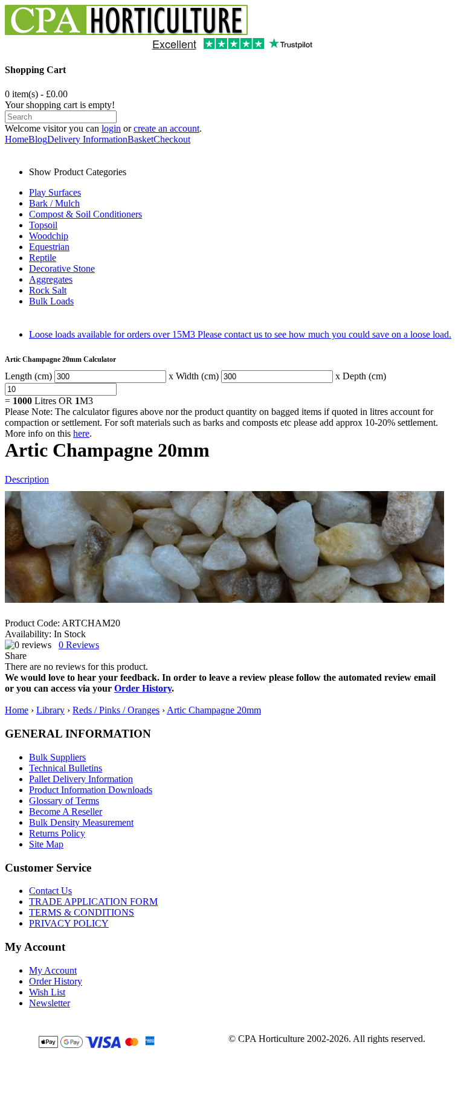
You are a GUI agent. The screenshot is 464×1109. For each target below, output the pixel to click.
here (81, 433)
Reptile (42, 257)
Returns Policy (57, 833)
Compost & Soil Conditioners (85, 214)
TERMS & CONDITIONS (81, 912)
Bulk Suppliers (57, 757)
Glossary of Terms (64, 801)
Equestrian (49, 247)
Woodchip (48, 236)
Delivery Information (87, 139)
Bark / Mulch (54, 203)
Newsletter (49, 1003)
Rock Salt (47, 290)
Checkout (171, 139)
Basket (140, 139)
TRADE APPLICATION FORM (93, 901)
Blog (37, 139)
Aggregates (50, 279)
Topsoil (43, 225)
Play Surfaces (55, 192)
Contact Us (50, 891)
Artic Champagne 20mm (214, 710)
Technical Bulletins (65, 768)
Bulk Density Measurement (81, 822)
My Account (53, 970)
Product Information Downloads (90, 790)
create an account (166, 128)
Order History (143, 688)
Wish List (47, 992)
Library (50, 710)
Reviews (79, 645)
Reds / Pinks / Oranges (116, 710)
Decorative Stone (62, 268)
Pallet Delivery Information (81, 779)
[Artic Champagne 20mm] (224, 547)
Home (16, 139)
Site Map (46, 844)
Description (27, 479)
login (111, 128)
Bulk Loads (51, 301)
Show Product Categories (77, 172)
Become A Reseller (65, 811)
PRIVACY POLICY (69, 923)
